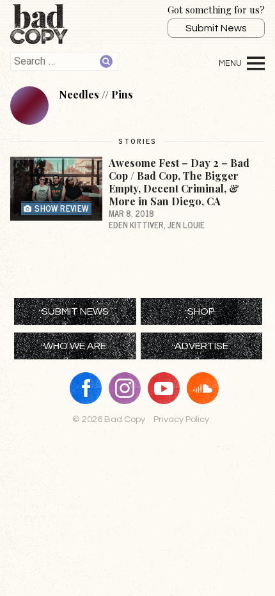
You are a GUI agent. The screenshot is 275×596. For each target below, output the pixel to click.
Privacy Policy (181, 419)
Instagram (129, 388)
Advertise (201, 346)
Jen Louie (186, 224)
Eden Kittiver (136, 224)
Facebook (90, 388)
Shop (201, 311)
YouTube (168, 388)
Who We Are (74, 346)
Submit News (216, 28)
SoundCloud (207, 388)
